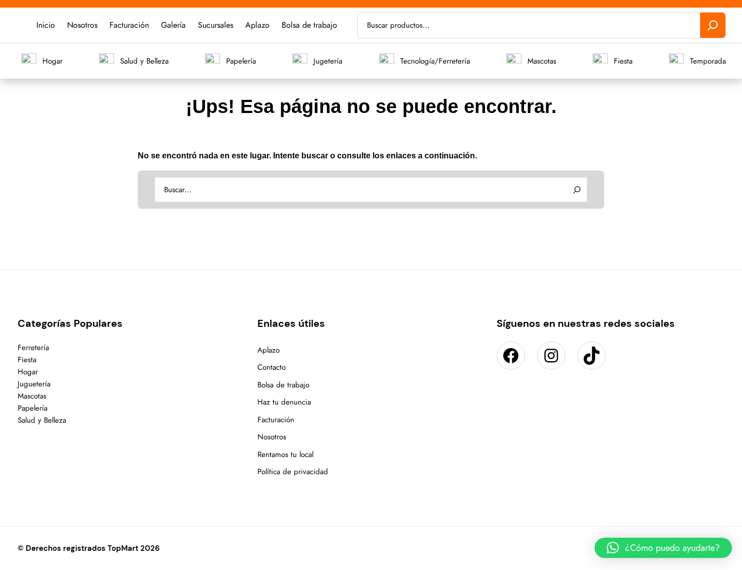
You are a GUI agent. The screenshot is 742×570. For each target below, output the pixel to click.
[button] (663, 548)
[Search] (577, 190)
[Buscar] (712, 25)
